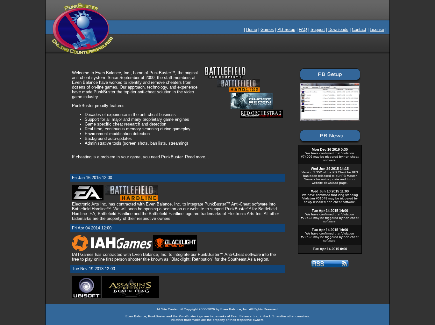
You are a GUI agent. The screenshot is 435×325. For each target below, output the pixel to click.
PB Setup (286, 29)
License (377, 29)
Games (267, 29)
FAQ (303, 29)
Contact (359, 29)
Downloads (338, 29)
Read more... (197, 157)
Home (251, 29)
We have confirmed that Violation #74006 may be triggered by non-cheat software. (330, 156)
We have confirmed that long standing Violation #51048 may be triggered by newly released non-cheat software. (330, 198)
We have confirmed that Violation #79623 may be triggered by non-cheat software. (330, 218)
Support (317, 29)
